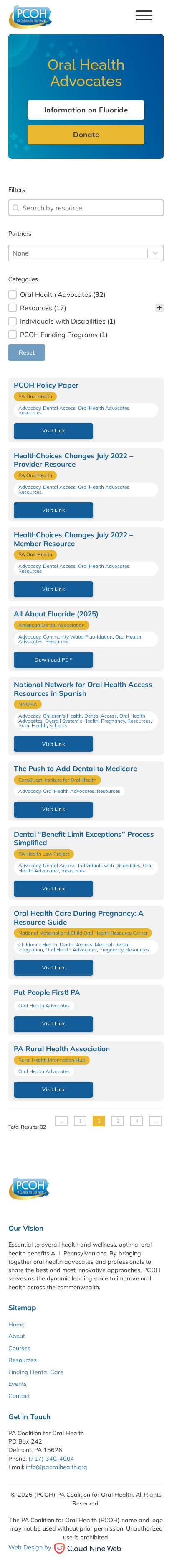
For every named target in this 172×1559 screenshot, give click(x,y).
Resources (30, 412)
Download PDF (53, 660)
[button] (86, 294)
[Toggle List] (155, 253)
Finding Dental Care (35, 1372)
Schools (58, 725)
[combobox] (86, 207)
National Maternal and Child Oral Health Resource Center (82, 933)
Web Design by (29, 1547)
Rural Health (32, 725)
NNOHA (27, 704)
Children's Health (62, 716)
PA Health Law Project (43, 854)
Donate (86, 134)
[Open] (144, 16)
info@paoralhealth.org (56, 1467)
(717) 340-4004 (51, 1458)
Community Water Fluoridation (78, 637)
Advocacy (29, 408)
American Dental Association (51, 625)
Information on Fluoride (86, 109)
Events (17, 1384)
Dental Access (59, 408)
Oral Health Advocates (103, 408)
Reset (27, 352)
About (16, 1336)
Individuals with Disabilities (109, 865)
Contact (19, 1396)
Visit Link (53, 430)
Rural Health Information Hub (51, 1060)
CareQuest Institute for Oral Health (57, 780)
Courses (19, 1348)
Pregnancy (113, 721)
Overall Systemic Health (72, 721)
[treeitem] (86, 294)
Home (16, 1324)
